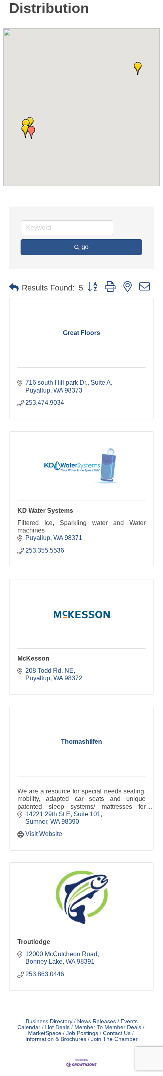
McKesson (33, 658)
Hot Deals (57, 1027)
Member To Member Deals (107, 1027)
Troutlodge (33, 941)
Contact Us (117, 1033)
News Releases (96, 1021)
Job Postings (82, 1033)
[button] (31, 132)
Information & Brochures (55, 1039)
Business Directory (49, 1021)
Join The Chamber (114, 1039)
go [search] (85, 247)
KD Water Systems (45, 510)
